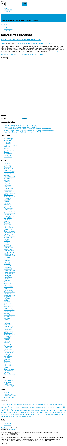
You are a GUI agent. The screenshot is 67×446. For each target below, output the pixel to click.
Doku (37, 407)
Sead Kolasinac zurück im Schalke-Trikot (21, 39)
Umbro (59, 414)
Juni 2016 (7, 359)
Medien (6, 152)
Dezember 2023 (9, 211)
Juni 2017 (7, 339)
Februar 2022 (8, 247)
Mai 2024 (7, 203)
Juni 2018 (7, 320)
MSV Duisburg (32, 412)
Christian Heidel (22, 407)
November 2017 (9, 331)
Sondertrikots (8, 153)
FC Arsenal (23, 54)
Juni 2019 (7, 300)
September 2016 (9, 354)
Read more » (55, 51)
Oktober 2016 (8, 352)
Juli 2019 (7, 298)
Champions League (10, 145)
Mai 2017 (7, 341)
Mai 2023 (7, 223)
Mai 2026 (7, 163)
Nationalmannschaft (42, 412)
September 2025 (9, 177)
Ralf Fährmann (4, 414)
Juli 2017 (7, 338)
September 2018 (9, 315)
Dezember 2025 (9, 172)
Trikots (42, 414)
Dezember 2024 (9, 191)
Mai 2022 (7, 242)
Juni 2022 (7, 241)
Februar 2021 (8, 267)
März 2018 (7, 325)
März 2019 (7, 305)
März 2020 (7, 285)
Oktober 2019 (8, 293)
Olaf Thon (52, 412)
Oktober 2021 (8, 254)
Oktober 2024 (8, 195)
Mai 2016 (7, 361)
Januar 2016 (8, 367)
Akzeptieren (14, 434)
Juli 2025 (7, 180)
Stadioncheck (8, 381)
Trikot (38, 414)
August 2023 (8, 218)
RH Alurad (19, 414)
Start (5, 8)
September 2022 (9, 236)
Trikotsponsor (50, 414)
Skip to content (6, 24)
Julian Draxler (59, 410)
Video (17, 416)
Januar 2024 (8, 210)
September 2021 (9, 256)
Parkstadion (58, 412)
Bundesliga (4, 54)
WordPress (12, 429)
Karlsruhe (30, 54)
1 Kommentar (35, 43)
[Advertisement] (33, 86)
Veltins (3, 416)
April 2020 (7, 283)
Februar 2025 (8, 188)
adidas (25, 404)
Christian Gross (14, 54)
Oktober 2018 (8, 313)
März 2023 (7, 226)
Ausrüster (31, 404)
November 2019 (9, 292)
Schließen (4, 444)
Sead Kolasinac (39, 54)
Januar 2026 (8, 170)
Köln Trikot (7, 382)
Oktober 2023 (8, 214)
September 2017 (9, 334)
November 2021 (9, 252)
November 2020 (9, 272)
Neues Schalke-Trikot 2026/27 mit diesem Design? (20, 127)
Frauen (6, 148)
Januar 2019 (8, 308)
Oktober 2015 (8, 372)
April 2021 (7, 264)
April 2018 (7, 323)
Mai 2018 (7, 321)
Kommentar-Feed (10, 396)
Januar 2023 (8, 229)
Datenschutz (8, 10)
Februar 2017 (8, 346)
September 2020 (9, 275)
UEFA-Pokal (8, 157)
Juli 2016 (7, 357)
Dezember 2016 (9, 349)
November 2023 (9, 213)
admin (3, 43)
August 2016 (8, 356)
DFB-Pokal (7, 147)
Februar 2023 (8, 228)
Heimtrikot (50, 410)
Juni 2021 (7, 260)
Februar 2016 (8, 366)
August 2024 (8, 198)
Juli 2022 (7, 239)
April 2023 (7, 224)
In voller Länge (9, 385)
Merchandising (25, 412)
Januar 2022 (8, 249)
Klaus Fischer (13, 412)
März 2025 (7, 186)
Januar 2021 (8, 269)
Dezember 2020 (9, 270)
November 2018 (9, 311)
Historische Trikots (10, 150)
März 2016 (7, 364)
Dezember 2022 (9, 231)
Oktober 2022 (8, 234)
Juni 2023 (7, 221)
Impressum (7, 11)
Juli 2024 (7, 200)
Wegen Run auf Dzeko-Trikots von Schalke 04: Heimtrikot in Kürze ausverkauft (29, 130)
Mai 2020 (7, 282)
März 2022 (7, 246)
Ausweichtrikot (40, 404)
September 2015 (9, 374)
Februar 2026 (8, 168)
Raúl (9, 414)
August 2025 (8, 178)
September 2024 (9, 196)
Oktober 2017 (8, 333)
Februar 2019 (8, 306)
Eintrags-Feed (8, 394)
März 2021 (7, 265)
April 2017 (7, 343)
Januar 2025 (8, 190)
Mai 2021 (7, 262)
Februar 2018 (8, 326)
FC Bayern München (53, 407)
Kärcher (20, 412)
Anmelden (7, 392)
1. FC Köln (3, 404)
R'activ (63, 412)
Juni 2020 (7, 280)
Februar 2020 (8, 287)
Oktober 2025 (8, 175)
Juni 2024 (7, 201)
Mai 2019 (7, 302)
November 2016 (9, 351)
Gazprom (17, 410)
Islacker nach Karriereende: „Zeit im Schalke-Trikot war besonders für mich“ (28, 129)
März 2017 (7, 344)
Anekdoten (7, 142)
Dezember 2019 (9, 290)
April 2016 (7, 362)
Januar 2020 (8, 288)
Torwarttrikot (8, 155)
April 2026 (7, 165)
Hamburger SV (42, 410)
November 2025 (9, 173)
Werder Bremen (22, 416)
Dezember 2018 (9, 310)
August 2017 (8, 336)
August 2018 (8, 316)
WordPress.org (9, 397)
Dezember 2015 (9, 369)
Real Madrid (13, 414)
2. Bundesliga (8, 139)
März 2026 (7, 167)
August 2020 (8, 277)
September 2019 (9, 295)
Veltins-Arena (10, 416)
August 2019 (8, 297)
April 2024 (7, 205)
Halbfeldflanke (9, 384)
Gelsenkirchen (25, 410)
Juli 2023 (7, 219)
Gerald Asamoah (34, 410)
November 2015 (9, 371)
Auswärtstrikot (52, 404)
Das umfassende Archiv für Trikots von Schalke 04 (20, 125)
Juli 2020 (7, 279)
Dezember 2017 (9, 329)
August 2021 (8, 257)
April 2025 (7, 185)
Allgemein (7, 140)
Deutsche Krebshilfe (30, 407)
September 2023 (9, 216)
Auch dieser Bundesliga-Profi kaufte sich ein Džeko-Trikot (22, 132)
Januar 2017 (8, 348)
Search (3, 3)
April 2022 (7, 244)
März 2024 (7, 206)
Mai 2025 (7, 183)
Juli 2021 (7, 259)
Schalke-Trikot (10, 15)
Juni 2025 (7, 182)
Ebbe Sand (40, 407)
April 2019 (7, 303)
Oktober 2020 (8, 274)
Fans (45, 407)
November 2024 (9, 193)
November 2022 (9, 233)
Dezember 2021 (9, 251)
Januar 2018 (8, 328)
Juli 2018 (7, 318)
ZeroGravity (4, 428)
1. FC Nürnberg (10, 404)
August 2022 (8, 237)
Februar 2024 (8, 208)
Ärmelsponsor (30, 416)
